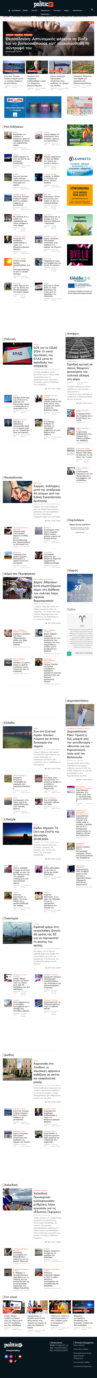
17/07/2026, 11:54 (80, 860)
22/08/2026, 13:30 (18, 673)
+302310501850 (60, 1348)
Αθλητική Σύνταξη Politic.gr (53, 167)
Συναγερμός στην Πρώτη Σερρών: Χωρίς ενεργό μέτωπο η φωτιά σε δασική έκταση (52, 534)
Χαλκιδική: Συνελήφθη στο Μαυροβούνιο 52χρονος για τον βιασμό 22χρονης (21, 1257)
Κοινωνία (46, 132)
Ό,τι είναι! (54, 395)
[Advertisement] (32, 320)
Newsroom (19, 51)
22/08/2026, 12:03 (49, 684)
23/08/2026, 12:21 (18, 546)
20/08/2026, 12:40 (81, 443)
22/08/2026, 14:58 (49, 653)
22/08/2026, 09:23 (49, 1288)
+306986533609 (60, 1350)
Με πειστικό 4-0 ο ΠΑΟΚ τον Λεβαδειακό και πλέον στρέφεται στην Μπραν (21, 221)
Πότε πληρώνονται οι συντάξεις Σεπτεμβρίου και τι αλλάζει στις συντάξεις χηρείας (21, 1006)
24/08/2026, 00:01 (39, 842)
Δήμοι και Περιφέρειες (19, 573)
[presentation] (90, 22)
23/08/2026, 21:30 (38, 369)
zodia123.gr (88, 653)
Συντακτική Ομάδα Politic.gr (52, 504)
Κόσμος (66, 10)
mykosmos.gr (79, 532)
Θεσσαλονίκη (77, 10)
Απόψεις (73, 333)
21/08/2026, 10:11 (80, 422)
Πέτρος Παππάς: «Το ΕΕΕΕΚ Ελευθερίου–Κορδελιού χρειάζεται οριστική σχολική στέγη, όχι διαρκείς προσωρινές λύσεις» (52, 672)
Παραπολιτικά (45, 10)
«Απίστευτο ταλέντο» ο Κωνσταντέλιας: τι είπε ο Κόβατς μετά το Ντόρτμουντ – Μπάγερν (60, 1320)
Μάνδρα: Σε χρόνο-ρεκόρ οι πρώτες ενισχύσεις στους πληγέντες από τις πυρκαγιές (21, 667)
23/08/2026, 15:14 (18, 1263)
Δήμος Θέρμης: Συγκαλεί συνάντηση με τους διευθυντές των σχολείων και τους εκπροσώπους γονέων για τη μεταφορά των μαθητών (52, 642)
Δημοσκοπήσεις (78, 700)
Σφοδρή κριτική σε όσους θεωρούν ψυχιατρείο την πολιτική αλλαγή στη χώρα (80, 372)
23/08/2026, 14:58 (38, 603)
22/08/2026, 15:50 (18, 647)
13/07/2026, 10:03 (81, 887)
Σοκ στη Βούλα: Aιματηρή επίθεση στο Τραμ (51, 802)
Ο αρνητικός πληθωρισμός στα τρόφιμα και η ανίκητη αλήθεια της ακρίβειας (83, 436)
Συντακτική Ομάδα (82, 1362)
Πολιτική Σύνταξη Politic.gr (51, 369)
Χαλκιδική (11, 1185)
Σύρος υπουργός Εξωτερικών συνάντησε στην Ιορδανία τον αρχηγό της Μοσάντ (59, 81)
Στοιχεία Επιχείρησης (83, 1366)
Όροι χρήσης (79, 1345)
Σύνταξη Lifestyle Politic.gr (51, 842)
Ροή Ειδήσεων (16, 10)
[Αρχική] (9, 10)
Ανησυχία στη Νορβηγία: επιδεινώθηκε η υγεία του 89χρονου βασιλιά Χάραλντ (36, 81)
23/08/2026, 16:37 (38, 504)
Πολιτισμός (24, 631)
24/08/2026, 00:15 (39, 1085)
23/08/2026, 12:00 (11, 51)
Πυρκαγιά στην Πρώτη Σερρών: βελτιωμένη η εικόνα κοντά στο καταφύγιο (20, 559)
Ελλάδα (25, 10)
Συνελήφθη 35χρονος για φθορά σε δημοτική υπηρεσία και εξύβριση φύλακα (52, 559)
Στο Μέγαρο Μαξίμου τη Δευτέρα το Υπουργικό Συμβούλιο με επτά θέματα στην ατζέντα (52, 428)
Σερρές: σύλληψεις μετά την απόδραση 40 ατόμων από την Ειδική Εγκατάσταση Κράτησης (47, 493)
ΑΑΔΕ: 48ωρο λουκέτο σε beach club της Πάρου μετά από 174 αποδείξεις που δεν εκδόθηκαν (13, 1320)
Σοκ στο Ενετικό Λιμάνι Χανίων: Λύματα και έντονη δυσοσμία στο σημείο (21, 180)
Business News (80, 448)
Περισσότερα (45, 14)
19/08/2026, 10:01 (81, 482)
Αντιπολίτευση (48, 659)
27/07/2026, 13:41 (71, 760)
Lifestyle (15, 154)
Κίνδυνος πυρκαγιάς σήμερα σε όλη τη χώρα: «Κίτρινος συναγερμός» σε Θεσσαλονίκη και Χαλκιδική (52, 1279)
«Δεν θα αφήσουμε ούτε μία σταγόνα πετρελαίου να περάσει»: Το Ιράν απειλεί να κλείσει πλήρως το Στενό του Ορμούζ (45, 43)
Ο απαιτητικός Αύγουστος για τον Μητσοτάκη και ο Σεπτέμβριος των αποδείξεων (84, 476)
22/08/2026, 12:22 (18, 1290)
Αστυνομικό (16, 527)
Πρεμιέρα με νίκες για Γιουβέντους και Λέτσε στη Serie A (52, 263)
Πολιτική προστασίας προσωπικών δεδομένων (83, 1355)
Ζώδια (77, 653)
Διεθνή (9, 1055)
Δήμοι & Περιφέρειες (39, 579)
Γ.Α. (87, 422)
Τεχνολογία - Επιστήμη (50, 174)
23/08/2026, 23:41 (38, 749)
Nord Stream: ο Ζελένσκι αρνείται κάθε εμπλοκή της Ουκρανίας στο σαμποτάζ (51, 1138)
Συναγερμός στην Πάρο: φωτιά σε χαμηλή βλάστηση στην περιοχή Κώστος (21, 804)
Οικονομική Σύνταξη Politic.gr (52, 948)
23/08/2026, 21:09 (38, 948)
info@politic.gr (61, 1345)
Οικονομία (56, 10)
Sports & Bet (47, 154)
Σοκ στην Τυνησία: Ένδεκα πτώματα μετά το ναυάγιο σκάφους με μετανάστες (21, 201)
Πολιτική (34, 10)
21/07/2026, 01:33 (81, 837)
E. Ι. (87, 837)
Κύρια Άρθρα (16, 34)
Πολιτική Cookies (81, 1349)
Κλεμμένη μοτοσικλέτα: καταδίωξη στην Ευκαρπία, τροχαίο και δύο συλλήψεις (83, 1320)
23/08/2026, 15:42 (38, 1215)
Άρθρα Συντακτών (81, 810)
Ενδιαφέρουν (8, 71)
